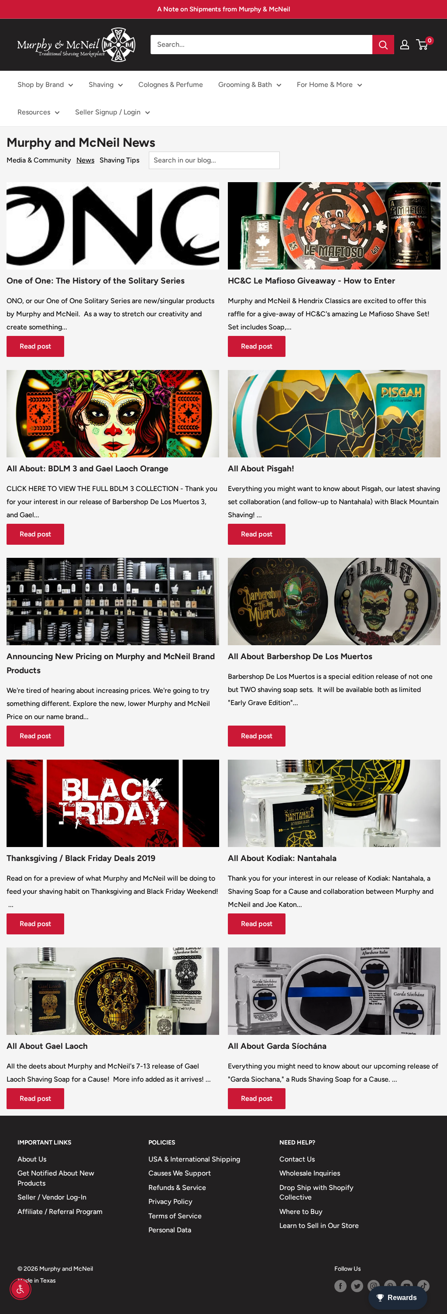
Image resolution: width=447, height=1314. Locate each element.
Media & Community (39, 160)
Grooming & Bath (245, 84)
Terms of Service (175, 1216)
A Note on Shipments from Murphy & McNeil (223, 9)
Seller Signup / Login (108, 112)
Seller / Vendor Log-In (51, 1197)
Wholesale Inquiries (309, 1173)
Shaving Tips (119, 160)
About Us (31, 1159)
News (85, 160)
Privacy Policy (170, 1201)
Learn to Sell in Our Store (319, 1225)
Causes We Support (179, 1173)
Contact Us (297, 1159)
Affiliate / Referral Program (60, 1211)
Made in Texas (36, 1280)
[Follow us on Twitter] (357, 1286)
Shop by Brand (40, 84)
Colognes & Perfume (170, 84)
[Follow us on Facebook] (340, 1286)
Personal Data (169, 1230)
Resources (33, 112)
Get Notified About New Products (55, 1178)
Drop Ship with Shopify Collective (316, 1192)
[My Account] (404, 44)
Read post (35, 346)
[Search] (383, 44)
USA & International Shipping (194, 1159)
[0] (422, 44)
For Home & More (325, 84)
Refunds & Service (177, 1187)
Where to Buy (301, 1211)
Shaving (101, 84)
